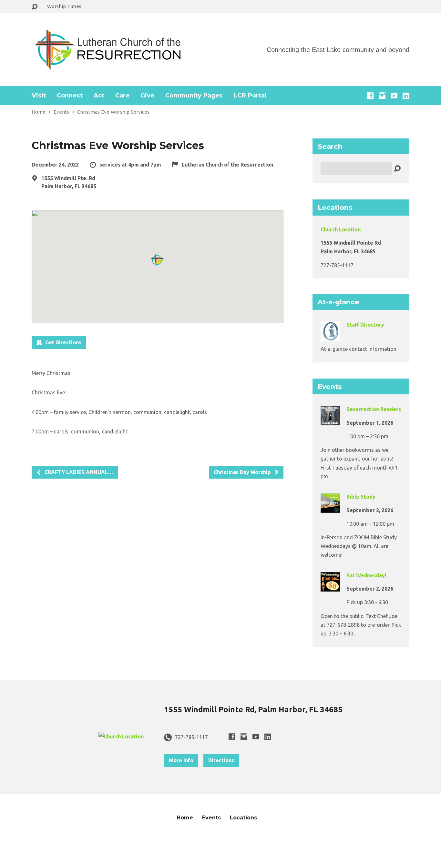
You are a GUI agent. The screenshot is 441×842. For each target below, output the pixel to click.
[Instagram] (382, 95)
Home (39, 112)
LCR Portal (249, 95)
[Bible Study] (330, 508)
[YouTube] (394, 95)
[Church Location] (121, 736)
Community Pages (193, 95)
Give (147, 95)
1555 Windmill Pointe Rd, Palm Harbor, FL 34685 (253, 709)
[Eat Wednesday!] (330, 587)
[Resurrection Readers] (330, 421)
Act (99, 95)
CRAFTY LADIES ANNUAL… (78, 472)
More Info (181, 760)
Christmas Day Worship (243, 472)
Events (61, 112)
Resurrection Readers (373, 409)
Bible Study (360, 497)
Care (122, 95)
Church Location (341, 229)
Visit (39, 95)
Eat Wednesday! (366, 575)
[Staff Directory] (330, 336)
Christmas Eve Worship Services (113, 112)
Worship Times (64, 6)
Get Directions (62, 342)
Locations (243, 818)
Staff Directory (365, 325)
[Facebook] (370, 95)
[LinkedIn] (406, 95)
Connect (70, 95)
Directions (221, 760)
